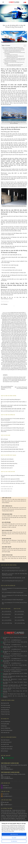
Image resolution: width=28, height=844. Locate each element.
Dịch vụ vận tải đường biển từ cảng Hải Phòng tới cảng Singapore (7, 388)
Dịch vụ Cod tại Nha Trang (7, 623)
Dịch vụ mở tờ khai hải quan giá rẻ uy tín (9, 447)
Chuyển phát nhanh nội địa (6, 748)
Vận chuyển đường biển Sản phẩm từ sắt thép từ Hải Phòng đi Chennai (14, 358)
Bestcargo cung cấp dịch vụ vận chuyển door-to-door (16, 58)
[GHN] (9, 758)
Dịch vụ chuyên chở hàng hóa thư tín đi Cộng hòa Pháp (21, 387)
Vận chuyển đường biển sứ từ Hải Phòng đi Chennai (16, 362)
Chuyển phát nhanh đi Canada (10, 820)
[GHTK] (2, 758)
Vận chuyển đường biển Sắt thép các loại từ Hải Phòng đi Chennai (14, 359)
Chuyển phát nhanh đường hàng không (9, 463)
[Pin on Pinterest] (18, 308)
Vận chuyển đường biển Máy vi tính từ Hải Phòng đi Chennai (14, 344)
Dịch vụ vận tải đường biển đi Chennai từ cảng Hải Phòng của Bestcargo (14, 53)
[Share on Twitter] (13, 308)
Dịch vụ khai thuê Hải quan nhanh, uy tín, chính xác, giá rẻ (13, 451)
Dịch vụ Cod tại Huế (6, 617)
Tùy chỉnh (14, 837)
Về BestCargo (4, 726)
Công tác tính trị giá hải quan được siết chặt (10, 444)
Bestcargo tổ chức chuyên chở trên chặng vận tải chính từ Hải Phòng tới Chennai (15, 56)
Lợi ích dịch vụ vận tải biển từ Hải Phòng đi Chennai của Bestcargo (14, 63)
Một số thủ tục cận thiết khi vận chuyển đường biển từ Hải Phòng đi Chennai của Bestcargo (14, 60)
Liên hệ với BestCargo (5, 721)
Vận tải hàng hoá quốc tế (6, 742)
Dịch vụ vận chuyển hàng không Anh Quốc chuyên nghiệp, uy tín (13, 402)
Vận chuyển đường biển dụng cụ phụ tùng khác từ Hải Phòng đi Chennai (14, 326)
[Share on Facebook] (10, 308)
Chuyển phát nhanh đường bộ (7, 459)
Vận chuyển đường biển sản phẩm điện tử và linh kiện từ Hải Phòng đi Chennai (13, 349)
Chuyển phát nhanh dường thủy (7, 461)
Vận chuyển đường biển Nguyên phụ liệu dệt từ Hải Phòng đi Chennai (14, 345)
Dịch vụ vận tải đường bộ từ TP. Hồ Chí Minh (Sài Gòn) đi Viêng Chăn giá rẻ (13, 425)
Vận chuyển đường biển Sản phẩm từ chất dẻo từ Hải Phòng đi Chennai (14, 356)
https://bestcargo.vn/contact (6, 298)
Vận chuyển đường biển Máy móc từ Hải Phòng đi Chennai (14, 341)
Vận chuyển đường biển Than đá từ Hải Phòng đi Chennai (13, 364)
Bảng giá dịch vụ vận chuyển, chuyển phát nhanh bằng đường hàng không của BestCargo (14, 406)
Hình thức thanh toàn (5, 711)
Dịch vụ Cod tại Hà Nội (6, 614)
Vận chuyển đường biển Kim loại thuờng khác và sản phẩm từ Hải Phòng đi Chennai (14, 340)
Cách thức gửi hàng (5, 709)
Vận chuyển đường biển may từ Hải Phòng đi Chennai (13, 343)
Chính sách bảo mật (5, 732)
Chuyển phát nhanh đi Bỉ (12, 816)
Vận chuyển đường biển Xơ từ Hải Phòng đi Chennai (16, 369)
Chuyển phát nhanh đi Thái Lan (19, 810)
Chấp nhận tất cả (14, 834)
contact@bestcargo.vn (8, 769)
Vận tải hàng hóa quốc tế (12, 315)
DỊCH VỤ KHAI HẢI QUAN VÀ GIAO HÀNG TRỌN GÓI (12, 449)
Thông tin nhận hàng (5, 714)
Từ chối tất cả (14, 841)
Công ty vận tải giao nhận (6, 810)
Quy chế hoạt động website (6, 730)
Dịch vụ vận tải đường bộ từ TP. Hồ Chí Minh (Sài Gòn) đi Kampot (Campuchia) (13, 419)
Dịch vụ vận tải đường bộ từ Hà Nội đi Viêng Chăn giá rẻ (12, 428)
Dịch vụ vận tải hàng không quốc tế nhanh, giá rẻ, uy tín (12, 411)
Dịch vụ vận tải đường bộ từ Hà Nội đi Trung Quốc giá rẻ (12, 422)
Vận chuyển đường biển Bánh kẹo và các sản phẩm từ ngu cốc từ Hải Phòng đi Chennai (14, 317)
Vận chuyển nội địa (5, 744)
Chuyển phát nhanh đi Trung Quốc (8, 812)
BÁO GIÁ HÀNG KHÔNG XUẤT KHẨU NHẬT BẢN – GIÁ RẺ (13, 408)
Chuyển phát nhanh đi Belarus (9, 818)
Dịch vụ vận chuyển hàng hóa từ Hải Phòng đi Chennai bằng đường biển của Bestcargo (15, 65)
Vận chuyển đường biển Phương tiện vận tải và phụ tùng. (14, 347)
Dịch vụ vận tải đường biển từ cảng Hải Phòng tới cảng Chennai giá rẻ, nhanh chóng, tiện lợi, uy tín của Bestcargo (13, 48)
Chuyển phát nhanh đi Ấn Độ (12, 815)
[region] (14, 832)
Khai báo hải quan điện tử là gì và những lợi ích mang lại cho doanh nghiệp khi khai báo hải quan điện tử (13, 442)
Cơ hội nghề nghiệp (5, 723)
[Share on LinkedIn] (20, 308)
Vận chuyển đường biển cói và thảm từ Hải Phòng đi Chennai (13, 324)
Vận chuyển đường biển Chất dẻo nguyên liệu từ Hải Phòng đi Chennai (14, 321)
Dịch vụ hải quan (15, 314)
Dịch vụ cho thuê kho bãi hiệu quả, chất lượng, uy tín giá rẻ (13, 483)
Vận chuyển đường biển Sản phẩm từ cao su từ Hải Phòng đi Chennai (13, 355)
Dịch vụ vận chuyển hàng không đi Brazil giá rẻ (10, 399)
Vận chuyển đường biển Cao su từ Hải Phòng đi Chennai (14, 320)
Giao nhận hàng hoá (5, 740)
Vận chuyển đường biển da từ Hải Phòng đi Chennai (14, 325)
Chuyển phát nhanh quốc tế (16, 312)
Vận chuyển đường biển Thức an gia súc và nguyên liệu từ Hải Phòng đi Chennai (13, 367)
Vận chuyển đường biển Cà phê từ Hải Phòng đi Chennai (14, 318)
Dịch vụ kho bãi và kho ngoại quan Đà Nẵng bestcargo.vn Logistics (13, 476)
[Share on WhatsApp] (8, 308)
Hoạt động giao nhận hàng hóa (12, 54)
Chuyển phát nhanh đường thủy (7, 465)
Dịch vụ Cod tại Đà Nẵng (6, 620)
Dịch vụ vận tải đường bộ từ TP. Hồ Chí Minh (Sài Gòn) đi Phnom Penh (13, 430)
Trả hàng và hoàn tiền (5, 707)
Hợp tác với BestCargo (5, 728)
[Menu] (3, 2)
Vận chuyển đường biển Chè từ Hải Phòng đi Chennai (13, 323)
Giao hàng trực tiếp (5, 703)
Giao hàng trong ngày (5, 705)
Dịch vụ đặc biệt (8, 314)
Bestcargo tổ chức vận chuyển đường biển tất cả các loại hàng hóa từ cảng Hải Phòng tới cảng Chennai (14, 50)
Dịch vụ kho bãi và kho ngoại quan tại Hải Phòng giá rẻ (12, 481)
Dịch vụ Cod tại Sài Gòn (6, 611)
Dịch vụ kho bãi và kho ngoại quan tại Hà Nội (10, 479)
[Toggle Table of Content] (24, 46)
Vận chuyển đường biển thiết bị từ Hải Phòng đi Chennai (14, 364)
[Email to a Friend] (15, 308)
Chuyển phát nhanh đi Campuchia (10, 813)
